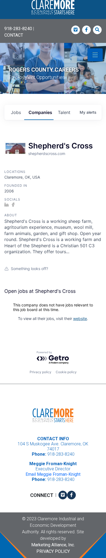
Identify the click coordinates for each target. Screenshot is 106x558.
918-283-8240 (18, 28)
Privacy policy (40, 372)
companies (40, 112)
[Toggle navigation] (95, 54)
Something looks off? (29, 268)
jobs (16, 112)
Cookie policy (66, 372)
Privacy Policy (53, 551)
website (80, 318)
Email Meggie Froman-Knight (53, 474)
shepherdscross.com (46, 153)
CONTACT (13, 35)
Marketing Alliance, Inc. (53, 544)
